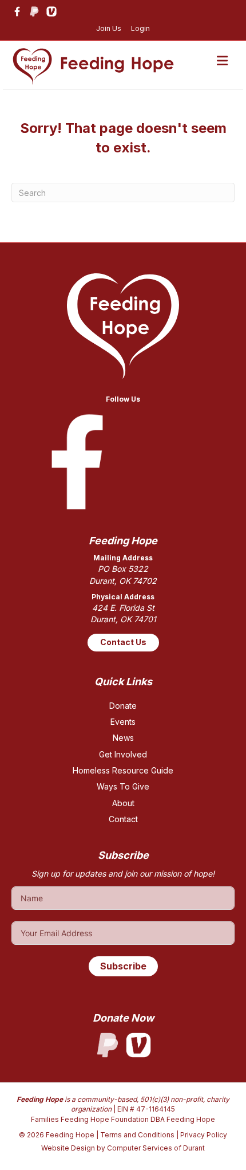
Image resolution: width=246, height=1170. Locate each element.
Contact (123, 819)
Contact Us (123, 642)
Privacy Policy (203, 1134)
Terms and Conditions (137, 1134)
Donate (123, 705)
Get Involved (123, 754)
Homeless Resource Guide (123, 770)
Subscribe (123, 966)
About (123, 803)
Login (140, 28)
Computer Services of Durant (156, 1148)
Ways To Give (123, 786)
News (123, 738)
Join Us (108, 28)
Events (123, 722)
